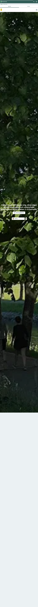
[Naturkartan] (3, 1)
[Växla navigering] (36, 2)
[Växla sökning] (34, 2)
